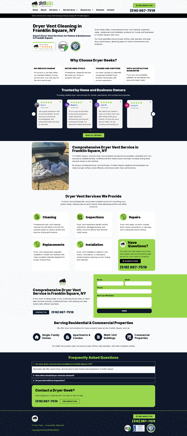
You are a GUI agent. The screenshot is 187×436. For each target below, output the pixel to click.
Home (35, 10)
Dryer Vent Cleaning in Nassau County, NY (62, 16)
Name (99, 280)
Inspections (95, 217)
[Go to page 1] (91, 130)
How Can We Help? (105, 295)
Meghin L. (74, 105)
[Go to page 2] (93, 130)
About (43, 10)
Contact (110, 10)
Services (53, 10)
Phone (100, 287)
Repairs (134, 217)
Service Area (69, 10)
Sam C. (43, 105)
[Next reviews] (153, 114)
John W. (104, 105)
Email (127, 280)
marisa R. (134, 105)
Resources (86, 10)
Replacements (53, 245)
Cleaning (49, 217)
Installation (94, 245)
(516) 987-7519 (142, 10)
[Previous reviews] (33, 114)
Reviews (100, 10)
